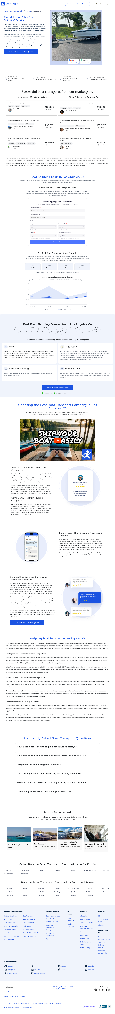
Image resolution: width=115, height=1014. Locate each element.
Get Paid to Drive (52, 922)
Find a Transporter (30, 936)
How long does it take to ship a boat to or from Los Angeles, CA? (51, 755)
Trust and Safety (86, 923)
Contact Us (84, 938)
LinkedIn (37, 969)
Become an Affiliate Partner (104, 938)
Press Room (84, 935)
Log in (107, 4)
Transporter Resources (50, 934)
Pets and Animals (10, 916)
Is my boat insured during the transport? (39, 764)
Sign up (49, 939)
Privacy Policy (25, 1003)
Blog (99, 916)
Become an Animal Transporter (53, 917)
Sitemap (101, 925)
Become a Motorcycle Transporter (50, 927)
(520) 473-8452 (20, 996)
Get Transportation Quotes (77, 4)
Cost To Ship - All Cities (32, 933)
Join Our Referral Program (101, 945)
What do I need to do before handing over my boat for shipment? (52, 782)
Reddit (63, 966)
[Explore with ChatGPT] (95, 990)
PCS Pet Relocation (11, 926)
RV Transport (9, 939)
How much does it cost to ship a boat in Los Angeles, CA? (47, 747)
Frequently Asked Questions (86, 927)
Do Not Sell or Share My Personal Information (47, 1003)
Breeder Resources (70, 925)
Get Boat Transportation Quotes (21, 52)
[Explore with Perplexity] (102, 990)
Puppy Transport (70, 919)
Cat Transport (9, 923)
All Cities (28, 11)
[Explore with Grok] (106, 990)
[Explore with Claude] (109, 990)
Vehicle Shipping (10, 929)
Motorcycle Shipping (11, 936)
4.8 (76, 62)
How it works (97, 4)
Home (6, 11)
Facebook (10, 966)
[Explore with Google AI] (99, 990)
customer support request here (21, 992)
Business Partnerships (103, 952)
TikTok (63, 969)
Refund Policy (85, 948)
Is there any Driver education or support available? (44, 791)
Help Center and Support (86, 943)
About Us (83, 916)
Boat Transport (28, 923)
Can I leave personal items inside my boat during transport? (49, 773)
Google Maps (12, 973)
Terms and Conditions (11, 1003)
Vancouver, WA (37, 103)
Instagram (11, 969)
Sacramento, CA (77, 103)
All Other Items (28, 929)
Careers (83, 932)
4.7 (88, 62)
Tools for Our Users (103, 920)
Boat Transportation (16, 11)
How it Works (85, 919)
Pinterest (91, 969)
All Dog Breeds (29, 919)
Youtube (91, 966)
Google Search (39, 973)
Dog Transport (28, 916)
